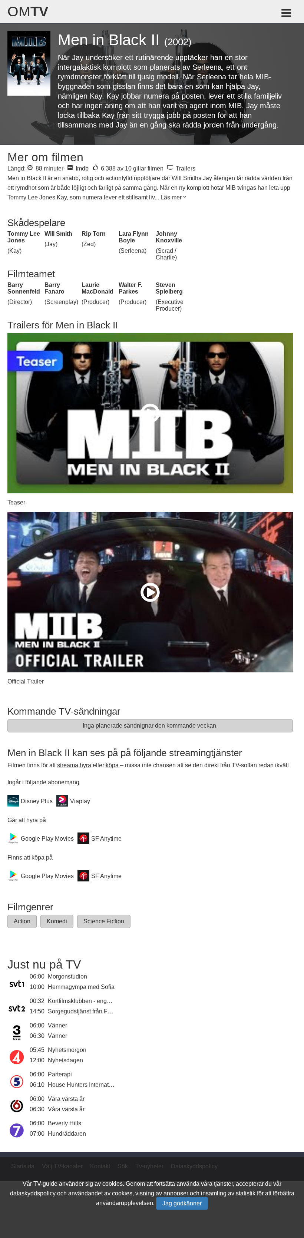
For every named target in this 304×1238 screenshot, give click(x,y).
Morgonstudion (67, 976)
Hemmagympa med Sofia (81, 987)
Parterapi (60, 1074)
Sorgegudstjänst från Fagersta (87, 1011)
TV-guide (45, 1184)
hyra (85, 765)
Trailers (184, 168)
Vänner (57, 1025)
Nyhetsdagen (65, 1060)
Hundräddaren (67, 1134)
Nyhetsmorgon (67, 1050)
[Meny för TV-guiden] (287, 14)
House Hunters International (85, 1085)
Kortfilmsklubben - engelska (84, 1001)
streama (67, 765)
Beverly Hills (64, 1123)
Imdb (81, 168)
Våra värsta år (66, 1099)
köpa (112, 765)
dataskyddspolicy (33, 1193)
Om (27, 11)
